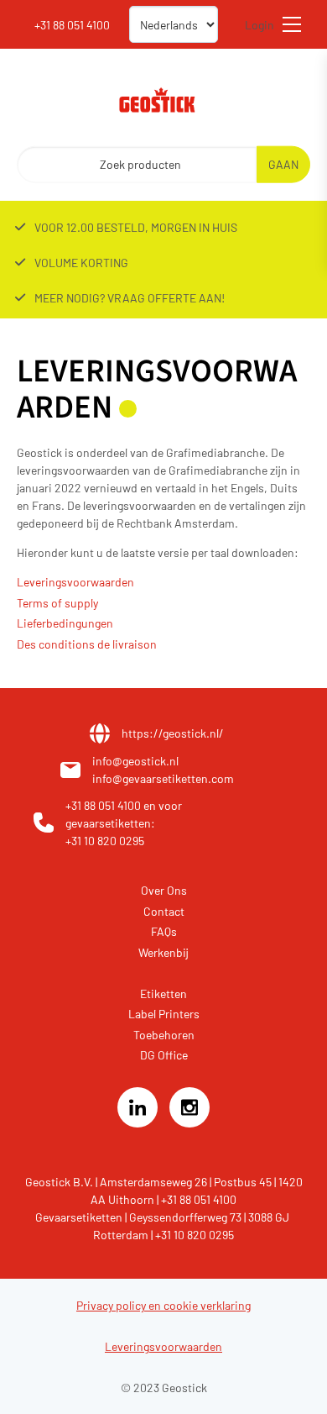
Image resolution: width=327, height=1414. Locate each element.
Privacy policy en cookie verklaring (163, 1305)
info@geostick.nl (135, 761)
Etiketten (163, 993)
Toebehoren (164, 1035)
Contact (163, 911)
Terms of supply (57, 603)
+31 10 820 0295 (104, 840)
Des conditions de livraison (87, 644)
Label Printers (164, 1014)
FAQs (164, 931)
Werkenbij (163, 952)
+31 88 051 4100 (104, 805)
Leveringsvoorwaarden (75, 582)
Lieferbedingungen (65, 623)
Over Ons (164, 890)
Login (259, 25)
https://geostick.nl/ (173, 733)
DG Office (164, 1055)
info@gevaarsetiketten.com (163, 778)
